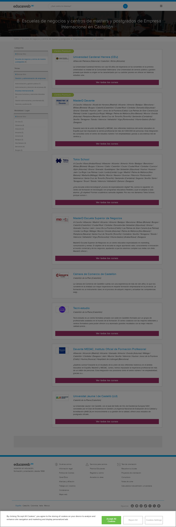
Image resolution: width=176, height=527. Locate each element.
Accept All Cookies (111, 520)
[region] (88, 519)
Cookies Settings (154, 520)
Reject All (133, 520)
